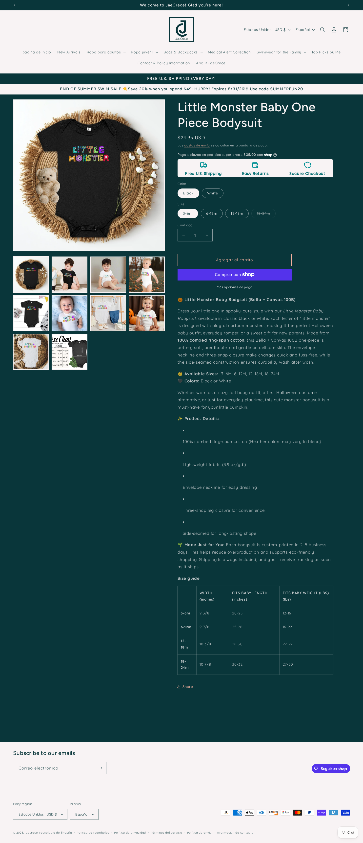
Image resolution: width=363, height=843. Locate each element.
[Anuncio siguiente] (348, 5)
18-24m (266, 214)
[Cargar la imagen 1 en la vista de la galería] (31, 275)
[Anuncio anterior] (14, 5)
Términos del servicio (166, 832)
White (212, 193)
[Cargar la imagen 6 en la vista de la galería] (70, 313)
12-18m (237, 213)
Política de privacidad (130, 832)
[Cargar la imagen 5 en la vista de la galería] (31, 313)
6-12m (211, 213)
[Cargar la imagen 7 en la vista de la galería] (108, 313)
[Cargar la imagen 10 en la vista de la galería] (70, 352)
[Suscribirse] (100, 768)
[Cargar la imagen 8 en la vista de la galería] (147, 313)
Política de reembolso (93, 832)
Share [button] (187, 686)
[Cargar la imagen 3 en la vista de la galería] (108, 275)
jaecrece (31, 832)
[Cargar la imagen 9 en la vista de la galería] (31, 352)
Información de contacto (235, 832)
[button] (105, 52)
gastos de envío (197, 145)
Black (188, 193)
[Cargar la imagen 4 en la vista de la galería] (147, 275)
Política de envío (199, 832)
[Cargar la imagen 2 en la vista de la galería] (70, 275)
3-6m (188, 213)
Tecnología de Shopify (55, 832)
